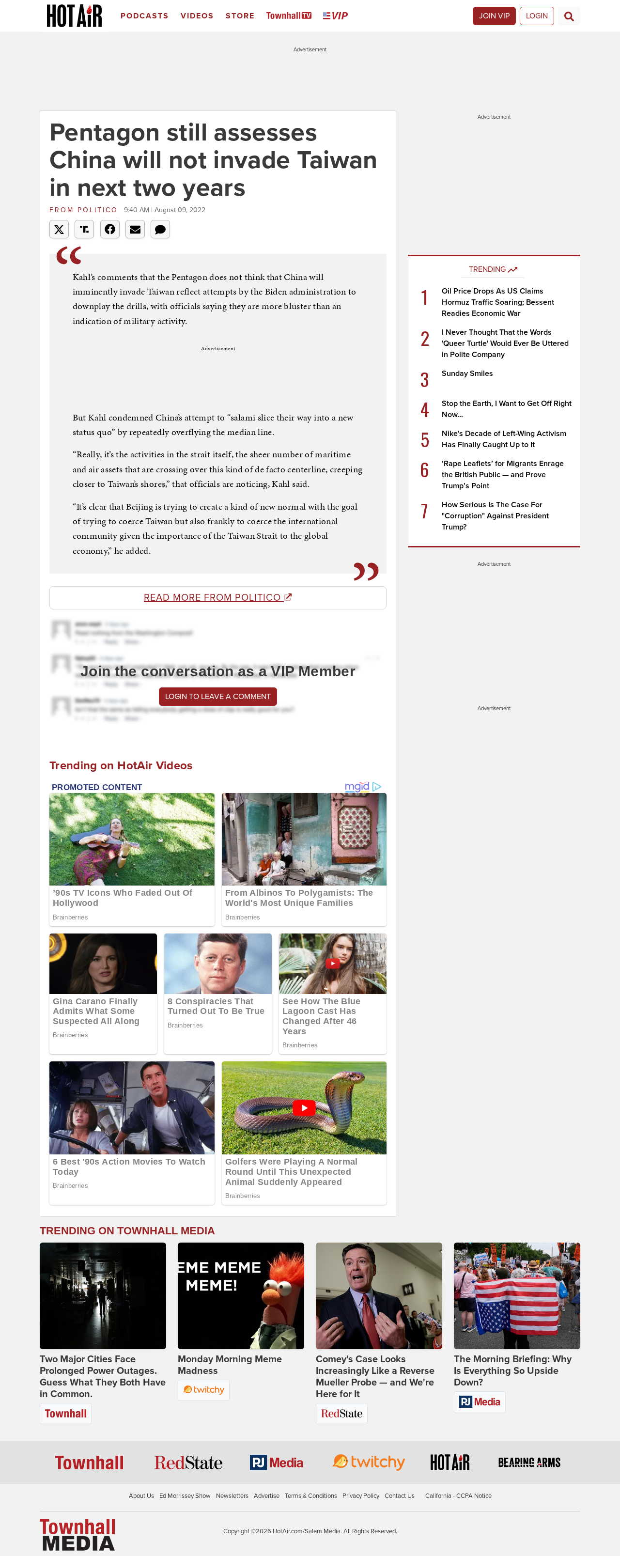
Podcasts (145, 16)
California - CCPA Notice (458, 1496)
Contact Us (400, 1496)
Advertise (266, 1496)
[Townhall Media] (77, 1535)
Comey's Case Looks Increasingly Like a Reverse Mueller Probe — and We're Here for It (375, 1377)
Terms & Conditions (311, 1496)
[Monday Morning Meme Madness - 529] (241, 1296)
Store (240, 16)
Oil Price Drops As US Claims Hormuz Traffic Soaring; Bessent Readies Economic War (498, 302)
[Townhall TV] (291, 16)
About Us (141, 1496)
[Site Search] (569, 16)
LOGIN (537, 16)
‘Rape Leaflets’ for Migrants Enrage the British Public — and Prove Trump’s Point (503, 475)
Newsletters (232, 1496)
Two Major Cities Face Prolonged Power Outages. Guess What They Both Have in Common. (103, 1377)
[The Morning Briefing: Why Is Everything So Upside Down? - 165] (517, 1296)
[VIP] (337, 16)
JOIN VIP (494, 16)
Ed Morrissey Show (185, 1496)
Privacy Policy (360, 1496)
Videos (197, 16)
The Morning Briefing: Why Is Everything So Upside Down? (513, 1371)
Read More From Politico (214, 598)
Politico (85, 210)
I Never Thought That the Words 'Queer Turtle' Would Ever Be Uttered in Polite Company (505, 343)
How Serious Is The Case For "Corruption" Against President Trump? (495, 516)
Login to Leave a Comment (218, 696)
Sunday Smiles (467, 373)
